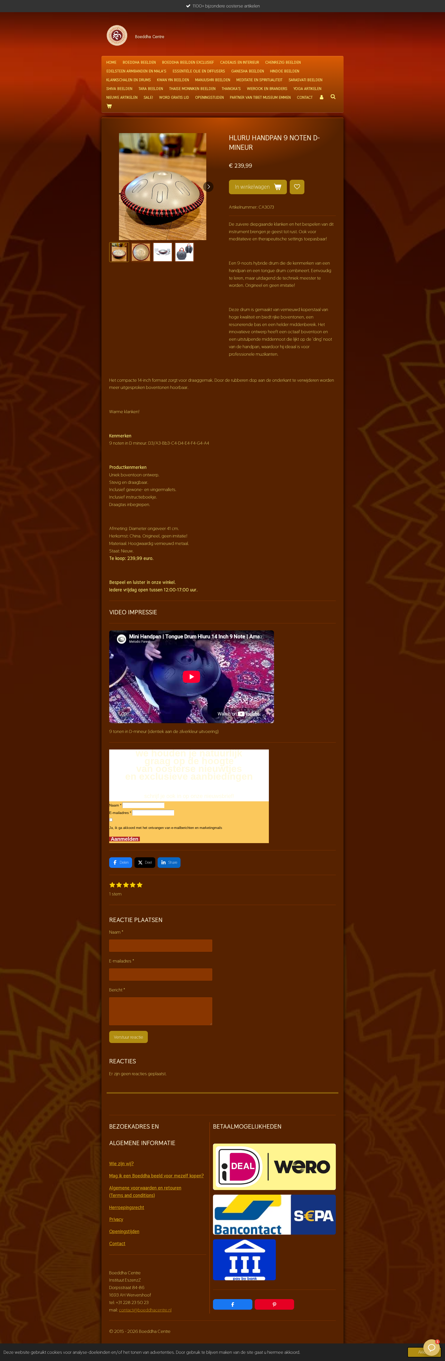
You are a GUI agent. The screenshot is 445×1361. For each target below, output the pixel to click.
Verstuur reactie (128, 1037)
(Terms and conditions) (132, 1195)
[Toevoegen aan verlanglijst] (297, 187)
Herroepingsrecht (126, 1207)
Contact (117, 1243)
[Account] (321, 97)
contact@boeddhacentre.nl (145, 1310)
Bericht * (117, 990)
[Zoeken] (333, 97)
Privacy (116, 1219)
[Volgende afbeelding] (208, 187)
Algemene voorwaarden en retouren (145, 1188)
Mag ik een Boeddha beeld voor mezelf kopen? (156, 1176)
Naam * (115, 805)
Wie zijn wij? (121, 1164)
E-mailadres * (120, 813)
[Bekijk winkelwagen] (109, 106)
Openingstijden (124, 1231)
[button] (119, 252)
